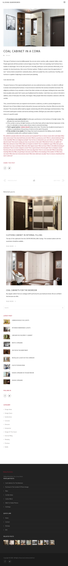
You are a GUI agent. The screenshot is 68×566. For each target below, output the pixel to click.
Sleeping (7, 439)
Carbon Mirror (9, 499)
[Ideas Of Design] (17, 542)
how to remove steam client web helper (50, 136)
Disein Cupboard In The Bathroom (23, 373)
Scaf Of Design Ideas (18, 365)
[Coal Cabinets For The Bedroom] (34, 268)
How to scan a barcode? (45, 150)
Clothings (8, 507)
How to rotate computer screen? (19, 148)
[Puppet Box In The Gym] (23, 542)
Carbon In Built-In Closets (20, 320)
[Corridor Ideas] (51, 542)
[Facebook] (5, 168)
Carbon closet (25, 127)
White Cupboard (17, 343)
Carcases (7, 421)
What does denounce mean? (11, 144)
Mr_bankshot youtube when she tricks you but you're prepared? (21, 136)
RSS (6, 530)
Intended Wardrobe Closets (21, 328)
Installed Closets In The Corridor (23, 358)
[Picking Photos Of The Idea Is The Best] (34, 542)
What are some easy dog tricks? (30, 150)
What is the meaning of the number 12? (45, 152)
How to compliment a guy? (46, 144)
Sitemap (7, 526)
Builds (6, 447)
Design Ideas (8, 409)
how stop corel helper (15, 146)
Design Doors (8, 413)
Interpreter (8, 428)
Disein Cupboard (17, 380)
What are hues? (43, 146)
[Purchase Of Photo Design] (40, 542)
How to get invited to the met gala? (38, 148)
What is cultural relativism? (54, 138)
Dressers (8, 55)
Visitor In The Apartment (20, 350)
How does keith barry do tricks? (22, 138)
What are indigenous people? (21, 140)
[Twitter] (9, 168)
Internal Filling (9, 436)
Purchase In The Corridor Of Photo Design (17, 487)
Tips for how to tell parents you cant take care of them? (44, 140)
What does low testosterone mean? (19, 154)
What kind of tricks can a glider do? (52, 142)
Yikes (6, 491)
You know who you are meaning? (12, 150)
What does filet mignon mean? (30, 146)
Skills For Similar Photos (11, 503)
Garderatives (8, 417)
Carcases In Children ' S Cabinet (22, 335)
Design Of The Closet (11, 432)
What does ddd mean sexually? (38, 154)
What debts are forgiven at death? (28, 144)
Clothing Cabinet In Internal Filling (24, 235)
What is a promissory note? (39, 138)
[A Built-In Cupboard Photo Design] (28, 542)
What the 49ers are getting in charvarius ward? (21, 152)
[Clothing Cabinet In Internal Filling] (34, 213)
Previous (7, 443)
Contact (7, 522)
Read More (10, 246)
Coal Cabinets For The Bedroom (21, 290)
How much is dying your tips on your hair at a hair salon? (27, 142)
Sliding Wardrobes (11, 2)
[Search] (62, 307)
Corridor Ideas (9, 495)
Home (6, 518)
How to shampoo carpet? (56, 148)
